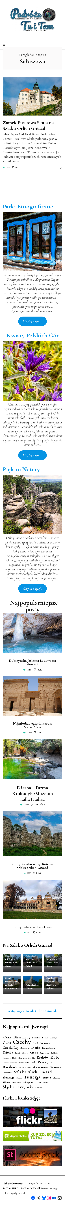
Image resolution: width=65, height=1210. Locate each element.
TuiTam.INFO (11, 1188)
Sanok (28, 1067)
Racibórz (10, 1067)
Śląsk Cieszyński (18, 1087)
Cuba (7, 1043)
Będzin (45, 1037)
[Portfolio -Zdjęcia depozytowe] (32, 1136)
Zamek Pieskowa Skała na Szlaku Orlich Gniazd (28, 126)
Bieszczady (21, 1037)
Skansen (55, 1067)
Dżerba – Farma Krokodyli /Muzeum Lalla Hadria (32, 793)
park (33, 1062)
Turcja (46, 1078)
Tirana (19, 1078)
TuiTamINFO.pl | (30, 1188)
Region (14, 134)
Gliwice (25, 1053)
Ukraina (56, 1078)
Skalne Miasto (40, 1067)
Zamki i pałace (48, 134)
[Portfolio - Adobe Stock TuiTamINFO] (32, 1156)
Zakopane (27, 1082)
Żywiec (38, 1087)
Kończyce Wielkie (26, 1058)
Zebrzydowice (41, 1082)
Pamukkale (24, 1062)
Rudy (21, 1067)
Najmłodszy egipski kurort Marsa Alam (32, 725)
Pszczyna (45, 1062)
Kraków (43, 1057)
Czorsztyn (24, 1048)
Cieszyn (53, 1037)
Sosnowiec (7, 1072)
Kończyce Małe (10, 1058)
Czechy (22, 1042)
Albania (7, 1037)
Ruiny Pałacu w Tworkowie (32, 927)
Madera (13, 1062)
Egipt (17, 1053)
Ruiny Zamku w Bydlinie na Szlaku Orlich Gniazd (32, 866)
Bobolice (36, 1037)
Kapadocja (44, 1053)
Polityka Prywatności (13, 1183)
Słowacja (8, 1078)
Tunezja (32, 1077)
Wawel (6, 1082)
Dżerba (8, 1052)
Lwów (5, 1062)
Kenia (54, 1052)
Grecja (34, 1052)
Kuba (55, 1057)
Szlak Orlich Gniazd (29, 134)
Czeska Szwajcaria (41, 1043)
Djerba (35, 1048)
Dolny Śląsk (48, 1048)
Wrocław (16, 1082)
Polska (6, 134)
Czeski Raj (10, 1048)
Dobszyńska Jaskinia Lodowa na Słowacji (32, 662)
